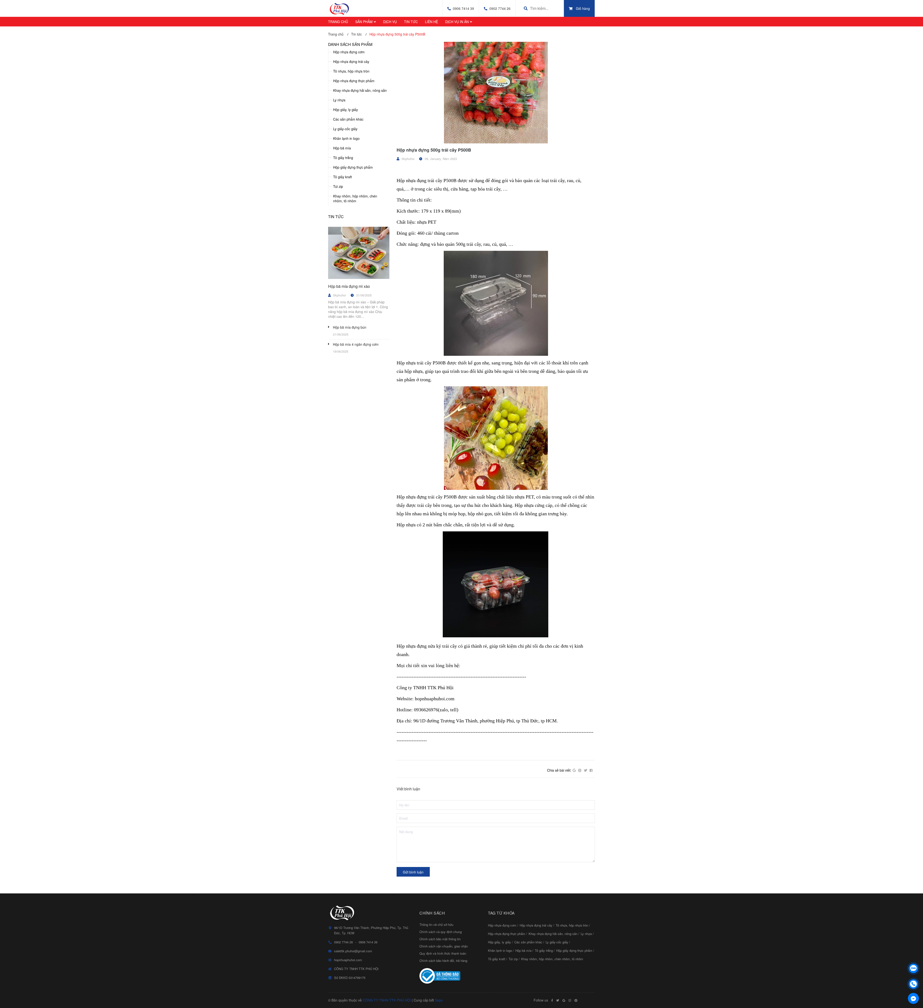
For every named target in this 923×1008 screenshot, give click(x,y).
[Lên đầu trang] (913, 956)
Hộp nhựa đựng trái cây (351, 61)
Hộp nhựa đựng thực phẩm (353, 80)
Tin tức (336, 216)
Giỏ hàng (583, 8)
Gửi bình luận (413, 872)
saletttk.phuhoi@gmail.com (353, 951)
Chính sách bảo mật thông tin (440, 939)
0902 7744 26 (500, 8)
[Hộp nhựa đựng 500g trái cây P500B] (496, 92)
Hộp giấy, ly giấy (345, 109)
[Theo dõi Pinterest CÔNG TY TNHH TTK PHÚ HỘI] (575, 1000)
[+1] (574, 770)
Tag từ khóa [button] (501, 913)
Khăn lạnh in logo (346, 138)
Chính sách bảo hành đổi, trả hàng (443, 960)
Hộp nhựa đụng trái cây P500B (426, 180)
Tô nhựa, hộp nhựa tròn (351, 71)
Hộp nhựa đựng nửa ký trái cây (427, 646)
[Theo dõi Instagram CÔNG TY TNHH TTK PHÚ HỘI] (569, 1000)
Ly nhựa (339, 100)
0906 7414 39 (463, 8)
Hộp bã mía (342, 148)
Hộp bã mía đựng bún (349, 327)
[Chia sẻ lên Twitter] (585, 770)
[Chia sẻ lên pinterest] (579, 770)
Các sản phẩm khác (348, 119)
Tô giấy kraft (342, 176)
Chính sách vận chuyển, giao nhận (443, 946)
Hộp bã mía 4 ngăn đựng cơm (356, 344)
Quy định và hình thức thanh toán (442, 953)
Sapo (439, 1000)
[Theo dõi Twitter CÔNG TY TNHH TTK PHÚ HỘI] (557, 1000)
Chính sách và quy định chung (440, 931)
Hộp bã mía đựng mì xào (349, 286)
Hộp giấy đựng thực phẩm (353, 167)
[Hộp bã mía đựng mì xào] (358, 253)
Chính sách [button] (432, 913)
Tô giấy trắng (343, 157)
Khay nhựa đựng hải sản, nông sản (360, 90)
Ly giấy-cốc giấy (345, 128)
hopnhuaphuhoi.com (348, 960)
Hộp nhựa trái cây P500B (421, 362)
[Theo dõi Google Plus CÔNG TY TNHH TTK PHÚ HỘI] (563, 1000)
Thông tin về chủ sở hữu (436, 924)
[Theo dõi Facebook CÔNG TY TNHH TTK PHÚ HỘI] (552, 1000)
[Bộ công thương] (450, 975)
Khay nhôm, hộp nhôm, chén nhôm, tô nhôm (355, 198)
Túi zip (338, 186)
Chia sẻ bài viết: (559, 770)
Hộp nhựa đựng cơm (349, 51)
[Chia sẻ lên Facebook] (591, 770)
